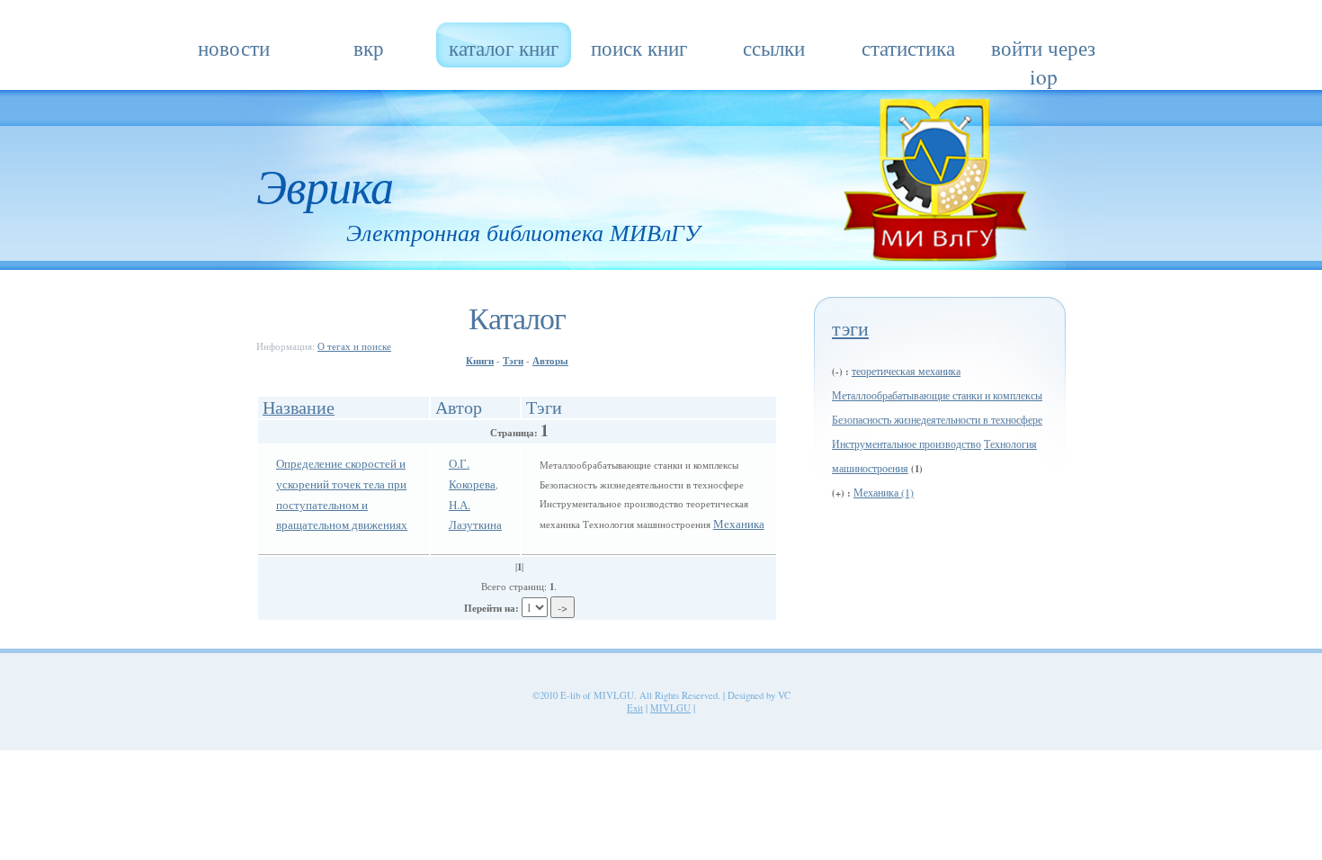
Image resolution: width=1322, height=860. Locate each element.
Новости (234, 47)
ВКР (368, 47)
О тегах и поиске (354, 346)
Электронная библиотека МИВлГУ (523, 231)
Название (299, 406)
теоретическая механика (906, 370)
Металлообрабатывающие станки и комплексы (937, 395)
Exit (635, 708)
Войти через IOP (1043, 50)
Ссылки (774, 47)
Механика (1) (883, 492)
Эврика (324, 184)
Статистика (908, 47)
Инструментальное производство (906, 443)
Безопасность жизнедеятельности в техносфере (937, 419)
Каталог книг (503, 47)
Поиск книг (639, 47)
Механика (738, 523)
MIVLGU (670, 708)
